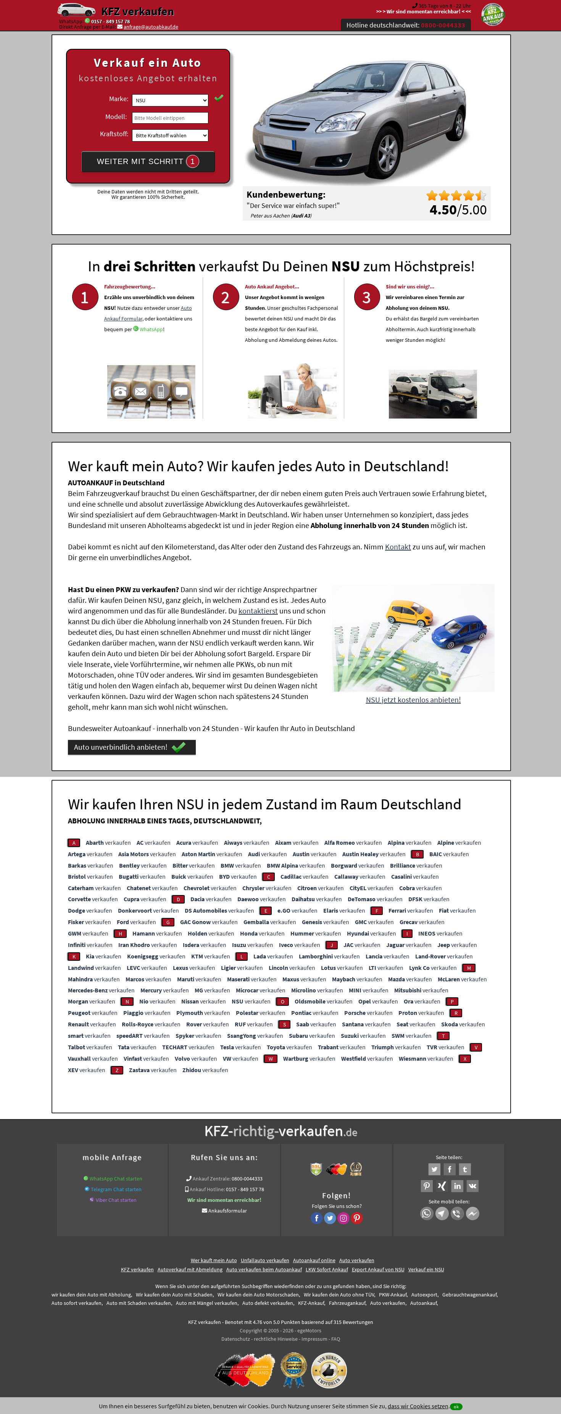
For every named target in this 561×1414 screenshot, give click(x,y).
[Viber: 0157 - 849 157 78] (92, 1200)
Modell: (116, 116)
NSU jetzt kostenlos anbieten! (413, 699)
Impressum (314, 1338)
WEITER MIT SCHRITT (146, 161)
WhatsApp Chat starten (116, 1178)
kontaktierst (258, 610)
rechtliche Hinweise (276, 1338)
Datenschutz (235, 1338)
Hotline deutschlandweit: (406, 25)
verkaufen (108, 842)
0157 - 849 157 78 (110, 21)
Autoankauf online (314, 1260)
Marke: (118, 98)
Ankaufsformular (227, 1210)
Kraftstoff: (114, 133)
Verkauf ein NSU (426, 1269)
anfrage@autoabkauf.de (151, 26)
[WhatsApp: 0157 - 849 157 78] (87, 21)
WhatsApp (151, 329)
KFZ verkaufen (137, 11)
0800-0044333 (247, 1178)
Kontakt (398, 546)
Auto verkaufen (356, 1260)
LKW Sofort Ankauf (327, 1269)
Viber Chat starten (116, 1200)
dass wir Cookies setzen (418, 1406)
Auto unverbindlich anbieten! (121, 747)
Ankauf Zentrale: (212, 1178)
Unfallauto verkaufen (265, 1260)
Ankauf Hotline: (207, 1189)
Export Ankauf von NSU (378, 1269)
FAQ (335, 1338)
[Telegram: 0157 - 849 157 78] (87, 1189)
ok (456, 1406)
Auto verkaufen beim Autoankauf (264, 1269)
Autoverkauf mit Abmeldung (190, 1269)
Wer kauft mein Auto (214, 1260)
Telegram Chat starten (116, 1189)
